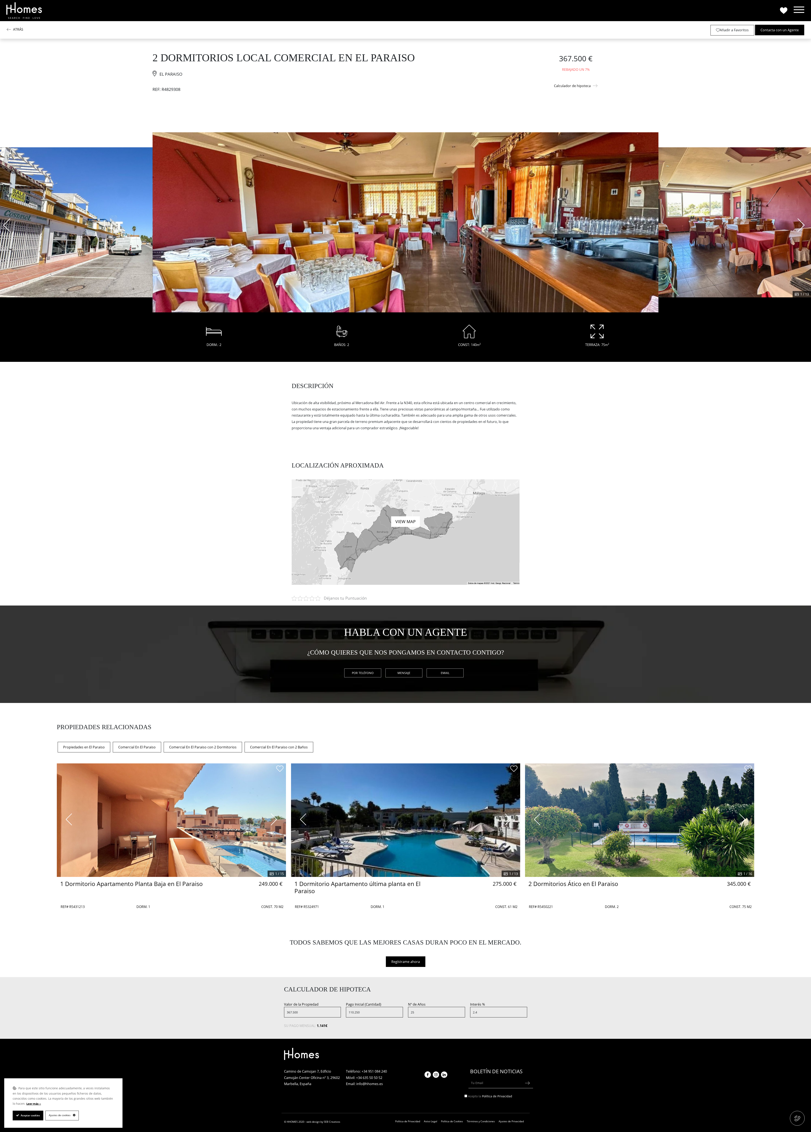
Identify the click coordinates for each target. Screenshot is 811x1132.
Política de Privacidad (497, 1096)
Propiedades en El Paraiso (84, 747)
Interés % (477, 1004)
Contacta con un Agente (780, 30)
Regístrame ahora (405, 961)
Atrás (18, 29)
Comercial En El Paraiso (137, 747)
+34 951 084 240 (374, 1071)
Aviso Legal (430, 1121)
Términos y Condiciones (481, 1121)
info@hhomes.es (369, 1083)
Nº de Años (417, 1004)
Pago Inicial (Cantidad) (363, 1004)
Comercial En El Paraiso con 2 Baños (279, 747)
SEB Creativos (332, 1122)
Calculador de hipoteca (572, 85)
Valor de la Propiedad (301, 1004)
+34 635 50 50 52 (369, 1077)
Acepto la (490, 1096)
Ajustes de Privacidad (511, 1121)
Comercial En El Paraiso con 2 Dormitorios (203, 747)
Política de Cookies (452, 1121)
